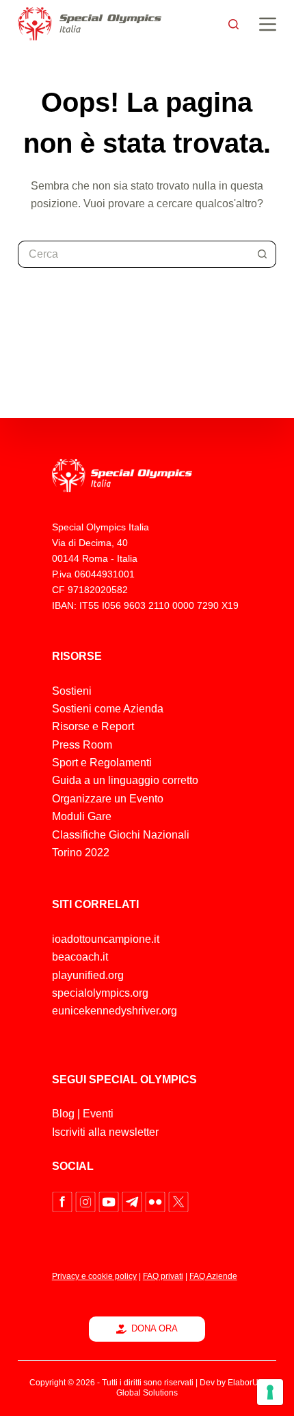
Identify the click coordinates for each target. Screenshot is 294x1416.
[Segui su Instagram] (86, 1201)
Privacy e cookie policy (94, 1276)
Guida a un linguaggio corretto (125, 780)
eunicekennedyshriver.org (114, 1010)
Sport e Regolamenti (102, 762)
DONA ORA (154, 1328)
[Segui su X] (178, 1201)
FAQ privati (163, 1276)
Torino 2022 (80, 852)
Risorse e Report (93, 726)
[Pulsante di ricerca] (262, 254)
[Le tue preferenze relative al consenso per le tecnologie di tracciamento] (270, 1392)
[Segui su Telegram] (133, 1201)
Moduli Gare (81, 816)
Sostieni (72, 691)
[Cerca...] (233, 24)
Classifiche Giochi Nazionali (120, 835)
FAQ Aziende (213, 1276)
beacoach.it (80, 957)
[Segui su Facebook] (63, 1201)
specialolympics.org (100, 993)
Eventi (98, 1113)
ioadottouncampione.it (105, 939)
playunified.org (88, 975)
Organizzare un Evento (107, 798)
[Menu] (267, 24)
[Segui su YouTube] (110, 1201)
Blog (63, 1113)
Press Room (82, 745)
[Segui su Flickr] (156, 1201)
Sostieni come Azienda (107, 708)
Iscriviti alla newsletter (105, 1132)
